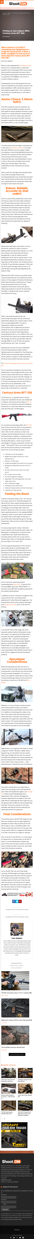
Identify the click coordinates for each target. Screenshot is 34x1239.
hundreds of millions (17, 148)
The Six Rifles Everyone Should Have (13, 1047)
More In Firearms (16, 968)
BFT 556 (29, 425)
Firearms (9, 13)
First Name (4, 1194)
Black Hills (16, 584)
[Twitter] (14, 1237)
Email (4, 1204)
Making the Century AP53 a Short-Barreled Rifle (16, 1020)
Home (4, 13)
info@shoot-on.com (6, 1180)
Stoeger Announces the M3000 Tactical (17, 908)
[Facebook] (11, 1237)
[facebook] (13, 901)
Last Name (4, 1199)
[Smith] (17, 1135)
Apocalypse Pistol (25, 65)
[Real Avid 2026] (17, 893)
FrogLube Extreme (11, 605)
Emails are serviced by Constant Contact (13, 1219)
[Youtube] (20, 1237)
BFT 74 (29, 402)
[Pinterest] (17, 1237)
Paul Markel (7, 36)
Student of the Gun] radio (24, 951)
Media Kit (17, 1229)
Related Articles (16, 963)
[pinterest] (20, 901)
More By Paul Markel (16, 965)
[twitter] (17, 901)
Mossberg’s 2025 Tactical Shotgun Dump (17, 916)
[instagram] (23, 1237)
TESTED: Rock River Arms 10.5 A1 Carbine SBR (16, 993)
